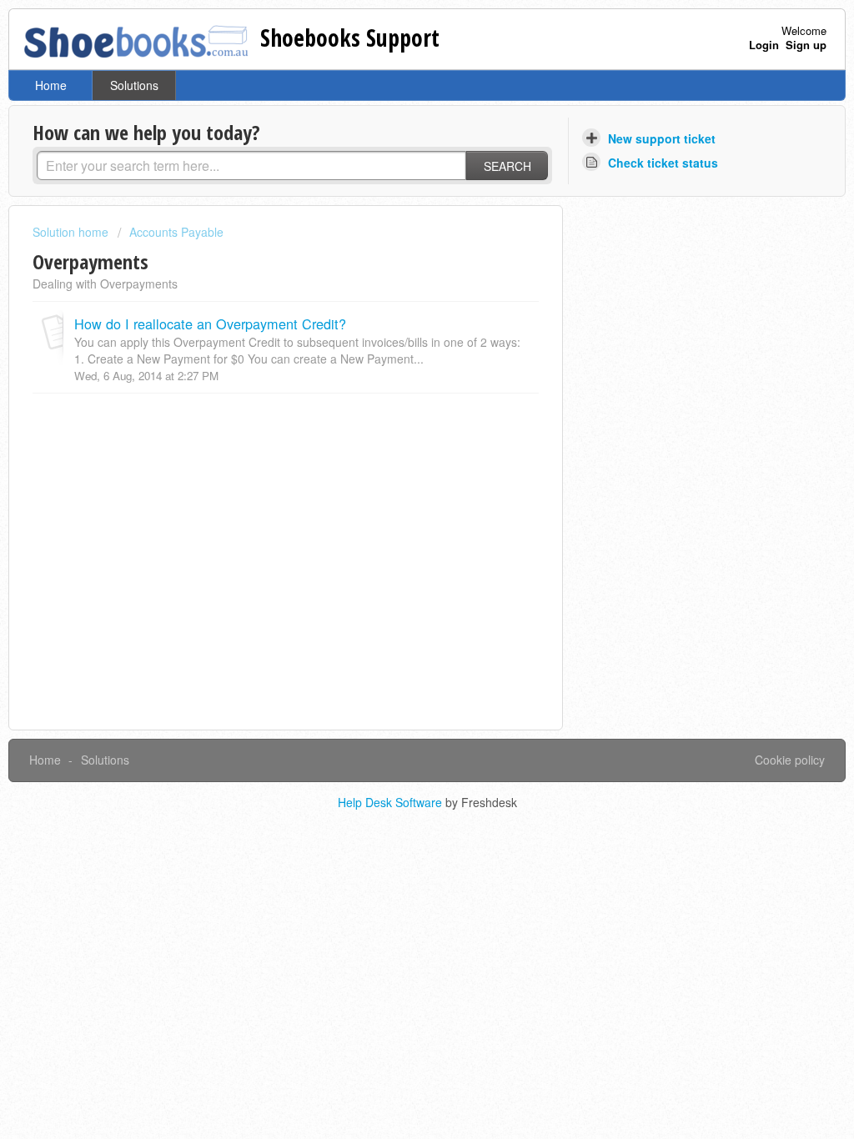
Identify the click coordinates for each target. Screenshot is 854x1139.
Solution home (72, 231)
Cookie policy (790, 759)
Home (51, 85)
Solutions (134, 85)
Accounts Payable (176, 231)
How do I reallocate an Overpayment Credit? (210, 324)
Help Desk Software (391, 802)
